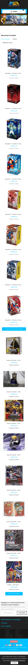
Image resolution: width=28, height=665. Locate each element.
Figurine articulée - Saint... (14, 360)
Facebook (15, 641)
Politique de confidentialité (17, 660)
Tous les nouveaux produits (14, 329)
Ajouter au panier (14, 78)
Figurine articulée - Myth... (14, 553)
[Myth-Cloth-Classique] (14, 19)
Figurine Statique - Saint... (14, 423)
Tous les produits (14, 593)
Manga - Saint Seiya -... (14, 584)
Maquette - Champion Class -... (14, 73)
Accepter (14, 663)
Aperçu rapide (22, 52)
